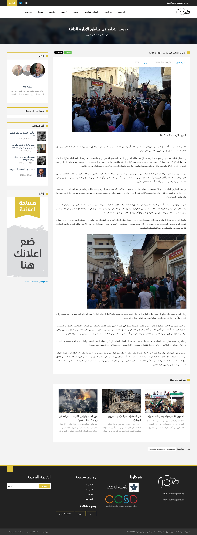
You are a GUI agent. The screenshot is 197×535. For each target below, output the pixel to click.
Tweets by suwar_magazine (36, 282)
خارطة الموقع (32, 532)
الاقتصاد (64, 12)
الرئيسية (121, 12)
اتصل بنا (89, 489)
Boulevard (131, 532)
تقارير (147, 62)
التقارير (76, 12)
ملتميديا (52, 12)
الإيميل (11, 486)
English (12, 3)
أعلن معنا (28, 12)
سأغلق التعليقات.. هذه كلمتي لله (22, 134)
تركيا (91, 514)
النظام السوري (65, 514)
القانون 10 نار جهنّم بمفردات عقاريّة (166, 416)
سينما (40, 12)
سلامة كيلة (27, 87)
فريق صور (180, 62)
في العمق (108, 12)
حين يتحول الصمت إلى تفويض (22, 169)
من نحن (90, 494)
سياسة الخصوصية (16, 532)
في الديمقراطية (91, 12)
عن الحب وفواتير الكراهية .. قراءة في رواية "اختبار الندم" (78, 418)
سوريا (80, 514)
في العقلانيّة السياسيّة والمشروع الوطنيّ (124, 418)
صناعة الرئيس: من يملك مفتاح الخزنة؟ (24, 158)
